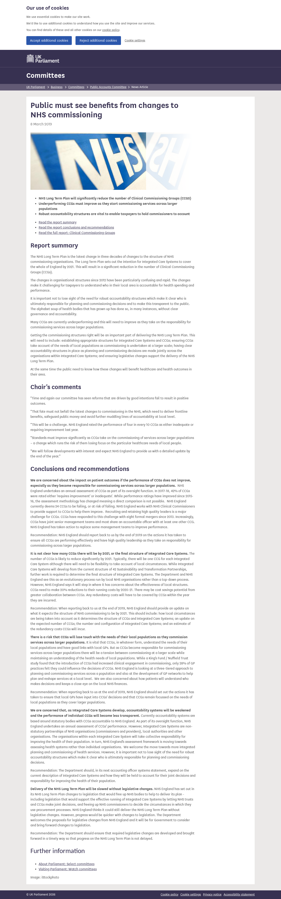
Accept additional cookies (49, 40)
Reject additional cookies (98, 40)
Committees (45, 75)
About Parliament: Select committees (66, 864)
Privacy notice (212, 894)
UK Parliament (35, 87)
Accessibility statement (239, 894)
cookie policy (110, 30)
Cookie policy (169, 894)
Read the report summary (58, 222)
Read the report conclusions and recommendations (76, 227)
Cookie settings (135, 40)
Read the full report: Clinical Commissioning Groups (77, 233)
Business (57, 87)
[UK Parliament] (43, 58)
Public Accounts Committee (108, 87)
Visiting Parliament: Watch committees (68, 869)
